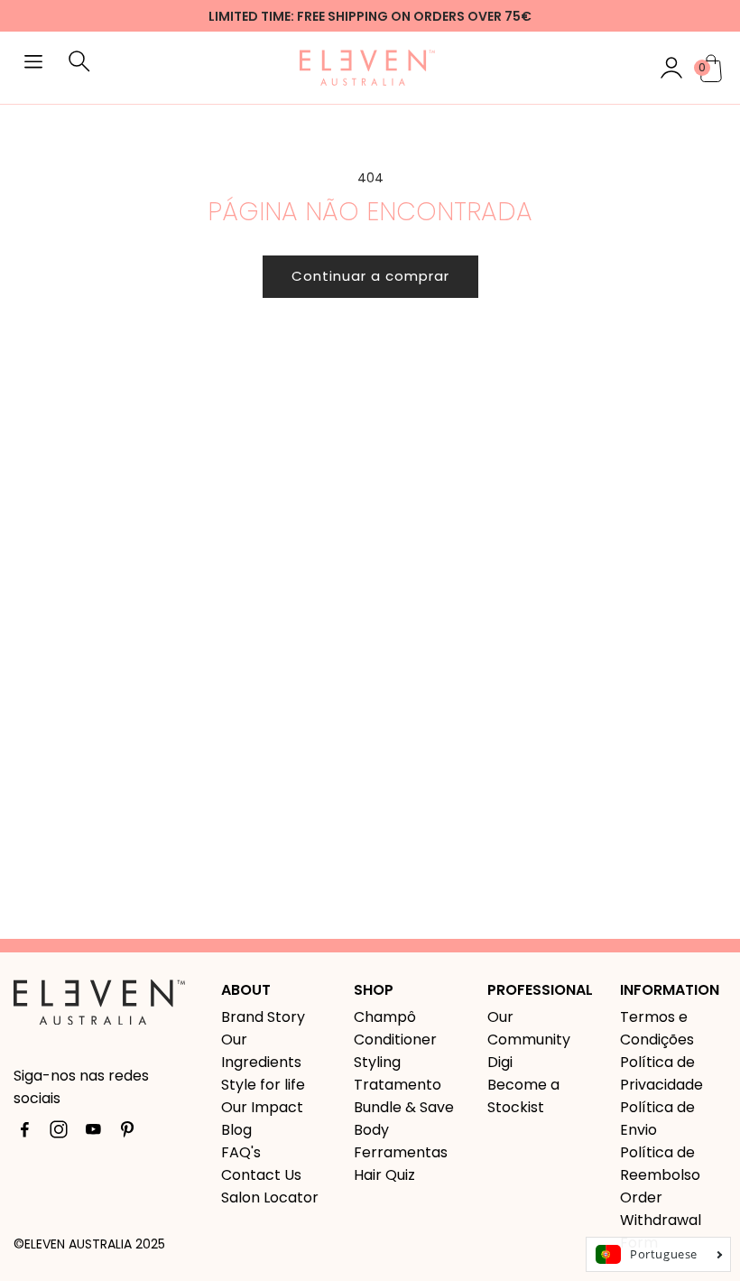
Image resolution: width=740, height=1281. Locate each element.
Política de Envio (657, 1118)
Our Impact (262, 1107)
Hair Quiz (384, 1175)
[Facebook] (24, 1133)
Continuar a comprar (370, 275)
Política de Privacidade (661, 1073)
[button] (33, 64)
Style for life (263, 1084)
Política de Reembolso (660, 1163)
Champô (385, 1017)
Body (371, 1129)
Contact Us (261, 1175)
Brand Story (263, 1017)
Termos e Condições (657, 1028)
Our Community (528, 1028)
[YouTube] (93, 1133)
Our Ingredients (261, 1050)
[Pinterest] (127, 1133)
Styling (377, 1062)
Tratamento (397, 1084)
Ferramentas (401, 1152)
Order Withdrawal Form (660, 1220)
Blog (236, 1129)
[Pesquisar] (79, 68)
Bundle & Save (404, 1107)
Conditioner (395, 1039)
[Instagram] (58, 1133)
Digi (500, 1062)
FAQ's (241, 1152)
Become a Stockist (523, 1096)
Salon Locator (270, 1197)
